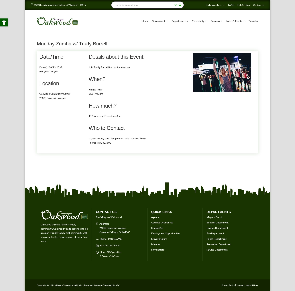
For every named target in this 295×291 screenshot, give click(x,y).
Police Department (216, 238)
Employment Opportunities (165, 233)
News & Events (234, 21)
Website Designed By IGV (106, 285)
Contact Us (258, 5)
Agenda (155, 217)
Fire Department (215, 233)
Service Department (217, 249)
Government (158, 21)
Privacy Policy (228, 285)
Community (198, 21)
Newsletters (157, 249)
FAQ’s (231, 5)
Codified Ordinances (162, 222)
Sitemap (240, 285)
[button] (4, 22)
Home (145, 21)
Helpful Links (244, 5)
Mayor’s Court (159, 238)
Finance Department (217, 227)
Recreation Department (218, 244)
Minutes (155, 244)
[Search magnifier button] (180, 5)
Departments (178, 21)
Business (215, 21)
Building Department (217, 222)
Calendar (253, 21)
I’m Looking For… (214, 5)
